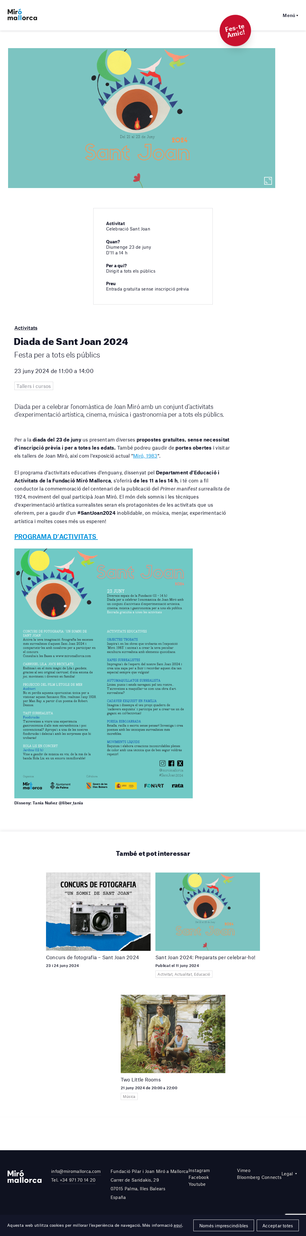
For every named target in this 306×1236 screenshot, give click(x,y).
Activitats (25, 328)
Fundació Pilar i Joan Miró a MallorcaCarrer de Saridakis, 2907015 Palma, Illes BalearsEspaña (150, 1184)
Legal (287, 1173)
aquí (178, 1225)
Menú (289, 15)
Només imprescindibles (223, 1225)
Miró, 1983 (145, 456)
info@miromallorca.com (76, 1171)
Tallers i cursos (33, 386)
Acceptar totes (277, 1225)
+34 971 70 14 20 (78, 1179)
